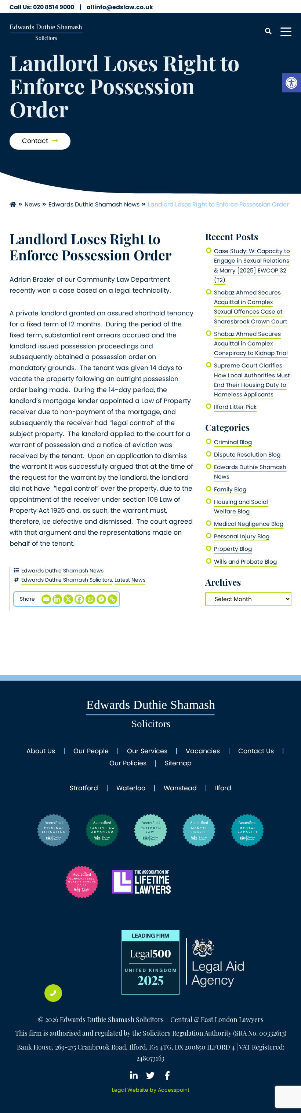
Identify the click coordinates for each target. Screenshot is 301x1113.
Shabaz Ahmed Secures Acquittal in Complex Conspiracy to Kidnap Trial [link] (251, 343)
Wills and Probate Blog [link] (245, 561)
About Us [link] (40, 751)
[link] (291, 82)
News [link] (32, 204)
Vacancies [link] (203, 751)
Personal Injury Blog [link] (241, 536)
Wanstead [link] (180, 788)
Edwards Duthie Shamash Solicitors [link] (66, 579)
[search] (268, 31)
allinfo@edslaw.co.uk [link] (120, 7)
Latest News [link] (130, 579)
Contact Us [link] (256, 751)
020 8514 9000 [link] (42, 7)
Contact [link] (36, 140)
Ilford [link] (223, 788)
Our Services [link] (147, 751)
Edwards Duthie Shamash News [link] (93, 204)
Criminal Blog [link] (233, 442)
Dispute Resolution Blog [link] (247, 454)
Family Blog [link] (230, 489)
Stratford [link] (84, 788)
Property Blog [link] (233, 549)
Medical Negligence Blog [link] (248, 524)
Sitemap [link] (178, 763)
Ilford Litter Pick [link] (235, 407)
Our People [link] (91, 751)
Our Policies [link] (127, 763)
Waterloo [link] (130, 788)
